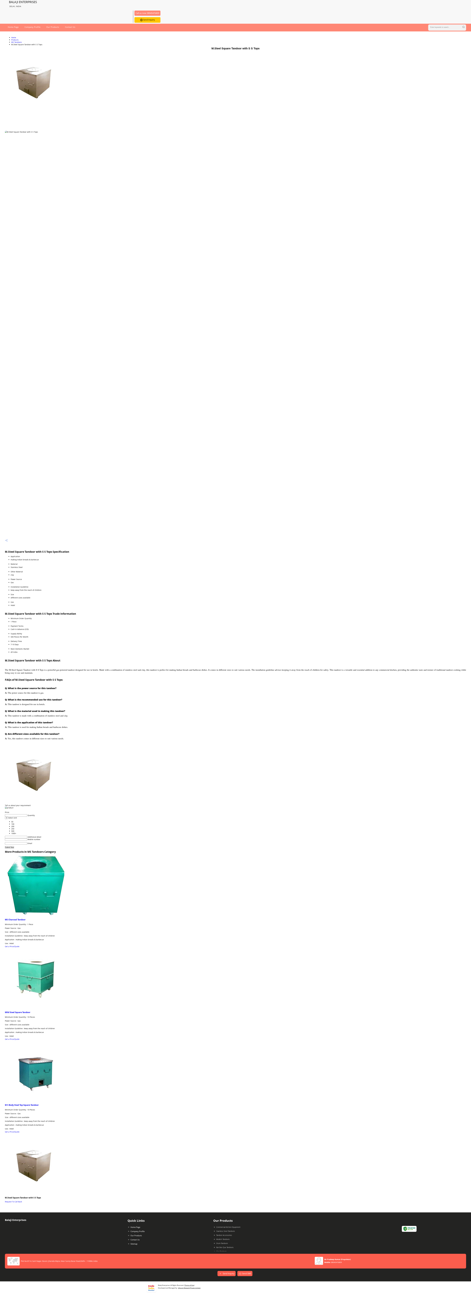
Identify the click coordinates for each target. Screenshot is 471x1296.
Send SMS (246, 1273)
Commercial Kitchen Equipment (228, 1227)
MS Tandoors (16, 42)
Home (13, 37)
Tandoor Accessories (224, 1235)
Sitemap (134, 1244)
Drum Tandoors (222, 1243)
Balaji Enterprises (23, 3)
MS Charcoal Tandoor (15, 919)
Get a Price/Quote (12, 946)
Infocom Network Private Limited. (189, 1288)
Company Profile (32, 27)
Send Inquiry (149, 19)
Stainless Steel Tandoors (225, 1231)
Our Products (52, 27)
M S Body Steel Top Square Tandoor (22, 1105)
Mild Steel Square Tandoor (17, 1012)
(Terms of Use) (189, 1285)
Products (15, 40)
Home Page (13, 27)
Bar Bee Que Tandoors (225, 1247)
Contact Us (70, 27)
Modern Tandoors (223, 1239)
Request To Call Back (13, 1201)
